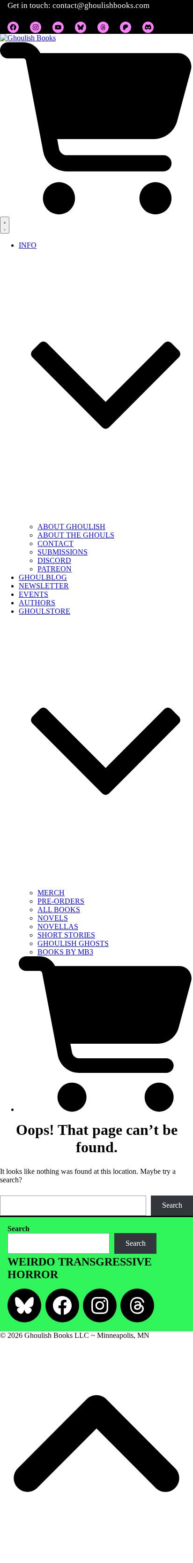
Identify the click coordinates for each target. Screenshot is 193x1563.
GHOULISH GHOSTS (73, 943)
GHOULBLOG (43, 577)
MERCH (51, 893)
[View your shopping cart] (96, 212)
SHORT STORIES (66, 935)
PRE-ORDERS (60, 901)
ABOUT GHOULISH (71, 527)
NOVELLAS (57, 926)
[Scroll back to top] (96, 1559)
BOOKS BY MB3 (65, 952)
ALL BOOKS (58, 910)
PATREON (54, 569)
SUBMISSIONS (62, 552)
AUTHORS (37, 603)
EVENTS (33, 594)
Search (172, 1205)
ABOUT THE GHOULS (75, 535)
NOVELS (52, 918)
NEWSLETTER (44, 586)
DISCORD (54, 560)
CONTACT (55, 543)
